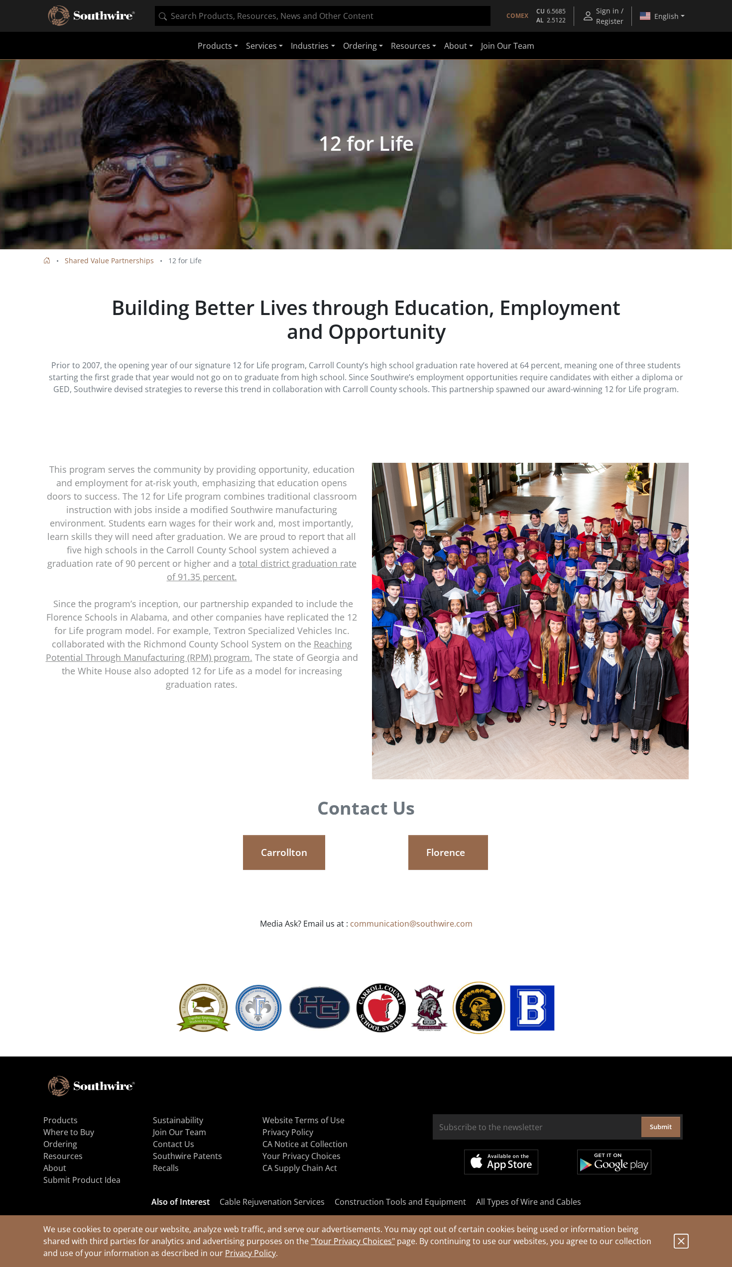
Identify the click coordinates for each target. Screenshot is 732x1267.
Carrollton (284, 852)
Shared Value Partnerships (109, 260)
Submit (661, 1126)
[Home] (46, 260)
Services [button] (261, 45)
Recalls (166, 1167)
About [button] (455, 45)
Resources (63, 1156)
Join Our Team (507, 45)
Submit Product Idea (82, 1179)
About (54, 1167)
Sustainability (178, 1120)
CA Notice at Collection (305, 1144)
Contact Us (173, 1144)
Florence (448, 852)
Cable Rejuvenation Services (272, 1201)
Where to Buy (68, 1132)
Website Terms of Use (303, 1120)
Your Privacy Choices (301, 1156)
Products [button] (215, 45)
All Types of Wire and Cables (528, 1201)
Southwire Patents (187, 1156)
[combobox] (322, 16)
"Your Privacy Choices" (353, 1241)
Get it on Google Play (614, 1162)
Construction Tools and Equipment (400, 1201)
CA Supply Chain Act (299, 1167)
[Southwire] (92, 16)
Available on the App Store (501, 1162)
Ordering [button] (360, 45)
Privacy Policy (250, 1253)
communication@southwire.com (411, 923)
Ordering (60, 1144)
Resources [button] (410, 45)
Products (60, 1120)
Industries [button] (310, 45)
